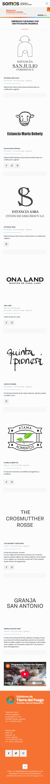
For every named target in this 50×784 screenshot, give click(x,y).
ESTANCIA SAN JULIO (11, 78)
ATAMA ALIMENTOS (11, 463)
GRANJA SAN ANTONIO (12, 629)
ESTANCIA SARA (9, 227)
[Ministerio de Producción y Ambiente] (17, 3)
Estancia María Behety (12, 148)
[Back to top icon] (25, 766)
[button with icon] (6, 165)
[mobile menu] (47, 4)
